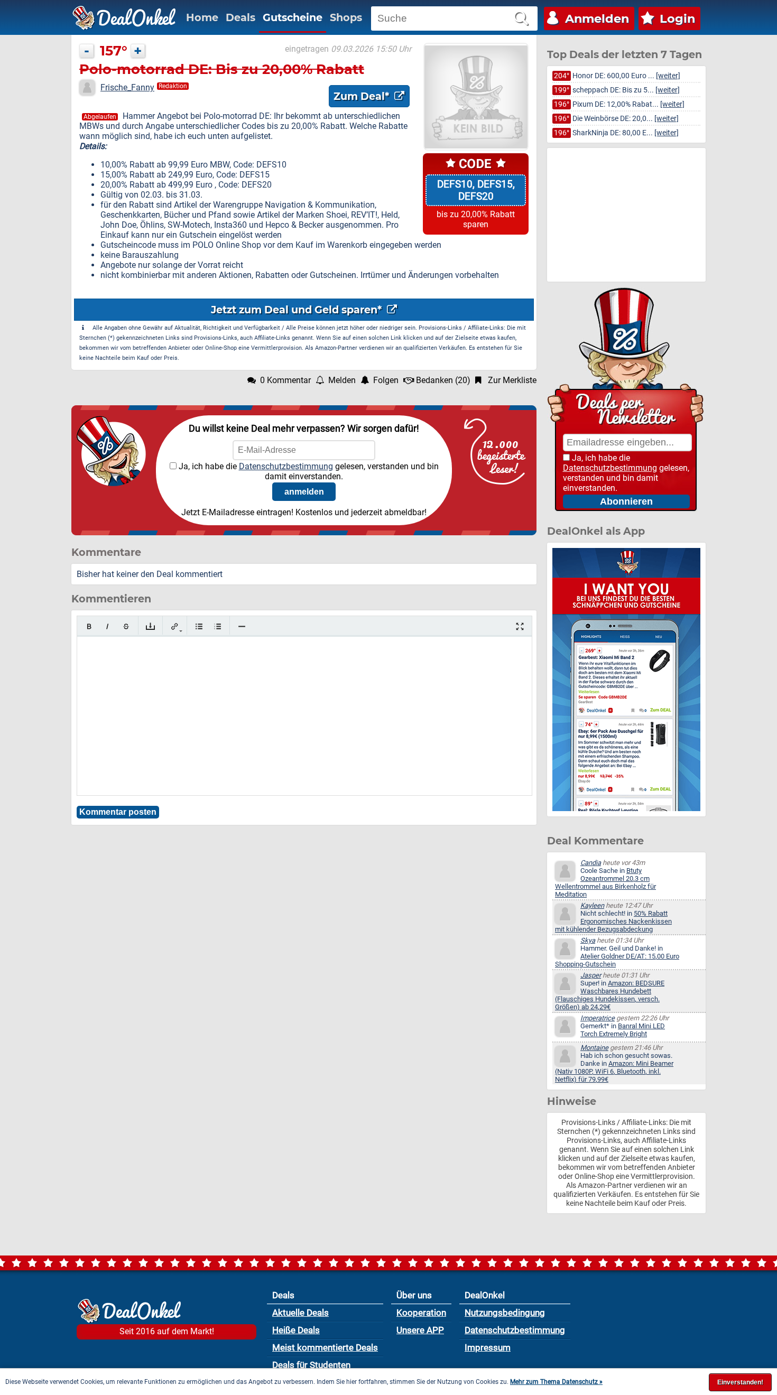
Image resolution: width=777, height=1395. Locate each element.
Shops (346, 17)
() (443, 380)
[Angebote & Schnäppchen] (124, 18)
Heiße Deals (296, 1330)
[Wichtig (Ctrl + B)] (89, 626)
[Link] (174, 626)
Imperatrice (597, 1018)
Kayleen (592, 905)
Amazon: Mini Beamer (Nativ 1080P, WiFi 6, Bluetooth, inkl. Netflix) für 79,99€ (614, 1071)
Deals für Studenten (311, 1365)
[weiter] (668, 75)
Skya (587, 940)
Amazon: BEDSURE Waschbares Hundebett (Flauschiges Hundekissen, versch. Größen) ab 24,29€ (609, 995)
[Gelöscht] (126, 626)
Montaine (594, 1048)
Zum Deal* (363, 96)
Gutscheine (292, 17)
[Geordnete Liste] (217, 626)
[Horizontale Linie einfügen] (242, 626)
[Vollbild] (520, 626)
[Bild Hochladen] (150, 626)
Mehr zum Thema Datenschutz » (556, 1381)
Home (202, 17)
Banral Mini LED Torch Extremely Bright (622, 1030)
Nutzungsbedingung (505, 1312)
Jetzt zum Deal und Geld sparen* (297, 309)
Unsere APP (420, 1330)
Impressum (488, 1347)
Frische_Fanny (127, 87)
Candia (590, 863)
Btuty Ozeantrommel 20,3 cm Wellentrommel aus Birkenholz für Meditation (605, 882)
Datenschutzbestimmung (286, 466)
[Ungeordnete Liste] (199, 626)
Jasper (590, 975)
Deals (240, 17)
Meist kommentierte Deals (325, 1347)
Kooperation (421, 1312)
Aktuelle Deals (300, 1312)
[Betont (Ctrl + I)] (107, 626)
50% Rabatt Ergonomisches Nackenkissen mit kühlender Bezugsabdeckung (613, 921)
